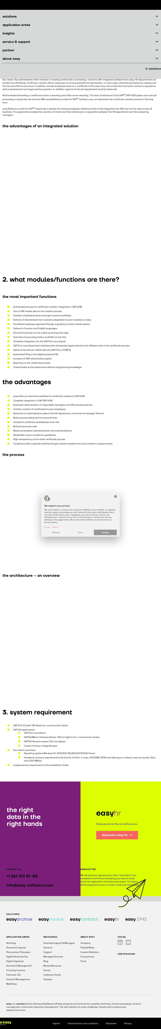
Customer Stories (52, 974)
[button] (80, 16)
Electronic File (13, 974)
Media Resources (52, 965)
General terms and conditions (83, 1023)
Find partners (87, 956)
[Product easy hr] (111, 919)
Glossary (47, 979)
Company (85, 943)
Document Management (19, 965)
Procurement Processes (18, 952)
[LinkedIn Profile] (120, 942)
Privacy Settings (147, 1023)
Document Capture (16, 947)
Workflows (11, 983)
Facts (83, 961)
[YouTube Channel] (128, 942)
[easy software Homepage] (5, 1023)
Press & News (87, 947)
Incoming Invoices (15, 970)
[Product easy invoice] (51, 919)
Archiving (11, 943)
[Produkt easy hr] (136, 919)
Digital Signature (15, 961)
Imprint (56, 1023)
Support (47, 952)
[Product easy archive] (19, 919)
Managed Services (53, 956)
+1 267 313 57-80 (22, 876)
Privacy (128, 1023)
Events (46, 970)
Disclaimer (111, 1023)
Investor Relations (89, 952)
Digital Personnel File (17, 956)
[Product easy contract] (84, 919)
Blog (45, 961)
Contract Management (18, 979)
